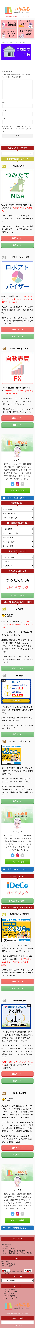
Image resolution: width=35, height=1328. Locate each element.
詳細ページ (16, 238)
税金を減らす (7, 509)
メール (5, 110)
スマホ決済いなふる (8, 1264)
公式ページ (16, 245)
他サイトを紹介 (6, 1266)
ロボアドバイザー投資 (11, 533)
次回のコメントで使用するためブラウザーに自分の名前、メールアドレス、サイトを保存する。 (16, 129)
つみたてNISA (8, 529)
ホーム (3, 1242)
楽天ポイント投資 (9, 542)
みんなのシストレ (9, 566)
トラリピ (6, 561)
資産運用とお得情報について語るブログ (17, 1313)
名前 (4, 102)
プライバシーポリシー (9, 1249)
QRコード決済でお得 (10, 518)
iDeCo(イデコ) (8, 537)
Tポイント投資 (8, 546)
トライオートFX (8, 557)
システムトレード (10, 1289)
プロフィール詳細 (17, 490)
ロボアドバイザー (10, 1292)
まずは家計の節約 (9, 513)
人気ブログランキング (17, 1271)
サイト (4, 118)
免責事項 (4, 1246)
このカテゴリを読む (17, 595)
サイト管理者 (6, 1244)
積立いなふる (6, 1262)
